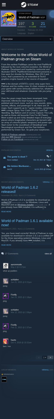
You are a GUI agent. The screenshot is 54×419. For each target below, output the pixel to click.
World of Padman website (13, 134)
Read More (6, 212)
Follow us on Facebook (12, 139)
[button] (27, 158)
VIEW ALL (49, 150)
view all (48, 253)
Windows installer (25, 204)
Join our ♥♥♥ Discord (11, 137)
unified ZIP (6, 202)
